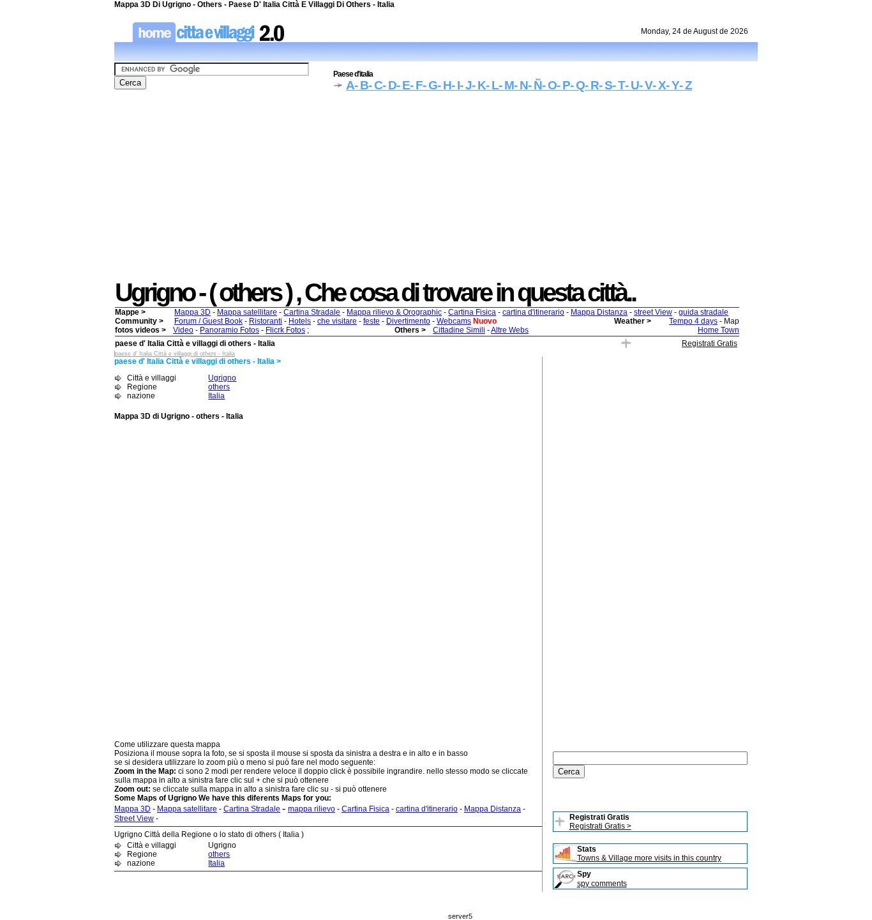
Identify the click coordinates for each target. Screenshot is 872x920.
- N (521, 85)
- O (549, 85)
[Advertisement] (436, 189)
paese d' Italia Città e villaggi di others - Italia (175, 354)
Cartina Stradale (311, 312)
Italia (216, 395)
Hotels (300, 321)
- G (430, 85)
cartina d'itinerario (533, 312)
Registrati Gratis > (600, 826)
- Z (685, 85)
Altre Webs (510, 330)
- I (455, 85)
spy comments (602, 883)
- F (416, 85)
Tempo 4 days (693, 321)
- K (479, 85)
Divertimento (408, 321)
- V (645, 85)
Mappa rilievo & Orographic (394, 312)
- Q (577, 85)
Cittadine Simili (459, 330)
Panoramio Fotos (229, 330)
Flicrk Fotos (285, 330)
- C (375, 85)
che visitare (337, 321)
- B (361, 85)
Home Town (718, 330)
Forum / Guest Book (208, 321)
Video (183, 330)
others (219, 386)
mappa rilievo (311, 808)
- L (492, 85)
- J (466, 85)
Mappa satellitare (247, 312)
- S (605, 85)
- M (506, 85)
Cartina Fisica (472, 312)
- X (659, 85)
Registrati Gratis (709, 343)
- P (563, 85)
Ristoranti (265, 321)
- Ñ (535, 85)
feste (371, 321)
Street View (134, 818)
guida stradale (703, 312)
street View (653, 312)
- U (632, 85)
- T (618, 85)
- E (403, 85)
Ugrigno (222, 377)
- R (592, 85)
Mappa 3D (192, 312)
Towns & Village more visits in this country (649, 858)
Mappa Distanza (599, 312)
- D (389, 85)
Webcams (454, 321)
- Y (672, 85)
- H (444, 85)
